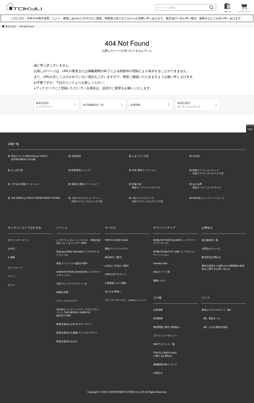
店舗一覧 (227, 11)
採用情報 (158, 318)
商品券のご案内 (113, 257)
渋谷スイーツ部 (161, 271)
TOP (250, 129)
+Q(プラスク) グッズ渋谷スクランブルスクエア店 (147, 199)
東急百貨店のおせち (67, 341)
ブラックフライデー (67, 300)
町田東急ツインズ (80, 170)
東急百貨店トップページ (43, 104)
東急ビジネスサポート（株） (217, 309)
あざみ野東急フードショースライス (206, 185)
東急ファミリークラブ (117, 248)
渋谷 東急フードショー (144, 170)
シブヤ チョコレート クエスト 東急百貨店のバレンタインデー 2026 (78, 241)
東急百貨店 (10, 26)
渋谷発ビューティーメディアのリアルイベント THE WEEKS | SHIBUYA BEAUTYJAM (77, 312)
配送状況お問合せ (211, 257)
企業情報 (135, 104)
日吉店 (196, 156)
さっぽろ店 (17, 170)
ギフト (11, 284)
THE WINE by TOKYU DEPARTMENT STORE (35, 197)
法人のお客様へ (113, 291)
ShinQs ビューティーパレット (208, 197)
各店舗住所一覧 (210, 240)
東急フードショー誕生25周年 (72, 263)
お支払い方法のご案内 (117, 265)
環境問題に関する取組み (166, 327)
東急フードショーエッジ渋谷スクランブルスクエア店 (207, 171)
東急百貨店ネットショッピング (188, 104)
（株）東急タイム (211, 318)
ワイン (11, 276)
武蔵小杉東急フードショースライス (146, 185)
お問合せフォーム (211, 248)
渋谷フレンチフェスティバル (71, 283)
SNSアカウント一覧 (164, 344)
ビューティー (15, 267)
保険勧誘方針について (165, 364)
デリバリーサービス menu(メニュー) (125, 300)
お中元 (11, 248)
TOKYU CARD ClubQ (116, 240)
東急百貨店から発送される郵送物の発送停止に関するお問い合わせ (223, 267)
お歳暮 (11, 257)
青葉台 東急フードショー (84, 184)
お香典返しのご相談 (115, 282)
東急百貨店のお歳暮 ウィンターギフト (76, 332)
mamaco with (160, 263)
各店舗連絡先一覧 (93, 104)
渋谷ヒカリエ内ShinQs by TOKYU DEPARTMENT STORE (29, 157)
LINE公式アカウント (116, 274)
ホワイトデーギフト (18, 240)
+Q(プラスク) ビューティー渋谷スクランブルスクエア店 (86, 199)
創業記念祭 (62, 292)
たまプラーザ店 (140, 156)
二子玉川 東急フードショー (25, 184)
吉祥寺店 (76, 156)
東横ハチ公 (159, 280)
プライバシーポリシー (165, 335)
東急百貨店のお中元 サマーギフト (74, 324)
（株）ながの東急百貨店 (215, 327)
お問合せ (158, 372)
